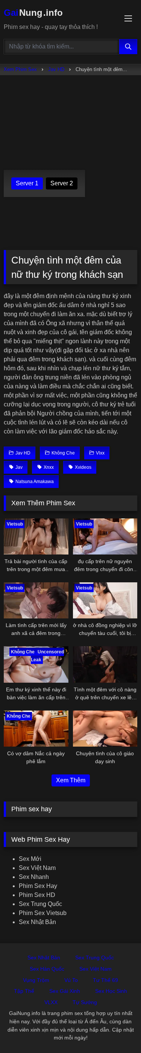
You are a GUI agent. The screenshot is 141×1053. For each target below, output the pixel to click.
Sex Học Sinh (111, 991)
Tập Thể (24, 991)
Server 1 (27, 183)
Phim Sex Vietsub (43, 913)
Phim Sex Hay (38, 886)
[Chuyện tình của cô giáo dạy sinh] (105, 729)
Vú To (71, 980)
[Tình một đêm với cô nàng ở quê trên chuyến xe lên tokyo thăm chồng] (105, 664)
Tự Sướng (85, 1002)
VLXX (51, 1002)
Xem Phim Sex (20, 69)
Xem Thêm (70, 780)
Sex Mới (30, 859)
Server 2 (61, 183)
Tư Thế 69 (105, 980)
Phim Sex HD (37, 895)
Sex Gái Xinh (64, 991)
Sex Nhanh (34, 877)
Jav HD (56, 69)
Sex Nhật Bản (37, 922)
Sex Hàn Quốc (47, 969)
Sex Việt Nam (37, 868)
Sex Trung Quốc (40, 904)
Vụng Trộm (36, 980)
